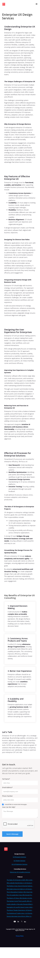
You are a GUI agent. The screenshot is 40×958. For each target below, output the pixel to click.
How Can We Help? (8, 807)
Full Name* (6, 779)
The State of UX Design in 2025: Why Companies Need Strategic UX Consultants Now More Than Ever (20, 880)
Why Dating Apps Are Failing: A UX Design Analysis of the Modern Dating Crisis (20, 889)
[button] (36, 4)
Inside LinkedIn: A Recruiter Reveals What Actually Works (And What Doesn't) (20, 904)
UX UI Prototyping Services (19, 864)
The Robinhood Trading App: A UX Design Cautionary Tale (20, 913)
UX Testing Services (19, 860)
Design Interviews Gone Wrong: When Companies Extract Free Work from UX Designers (20, 916)
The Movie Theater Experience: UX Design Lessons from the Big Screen (20, 910)
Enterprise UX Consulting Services (20, 872)
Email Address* (7, 787)
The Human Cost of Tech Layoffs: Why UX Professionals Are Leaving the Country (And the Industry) (20, 901)
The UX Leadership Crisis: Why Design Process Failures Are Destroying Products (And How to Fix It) (20, 895)
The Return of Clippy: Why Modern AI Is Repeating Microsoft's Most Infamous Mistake (20, 898)
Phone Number (7, 796)
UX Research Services (19, 857)
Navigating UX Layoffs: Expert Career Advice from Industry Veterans (20, 907)
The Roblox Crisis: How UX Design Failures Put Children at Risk (20, 886)
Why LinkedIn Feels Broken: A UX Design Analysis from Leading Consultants (20, 883)
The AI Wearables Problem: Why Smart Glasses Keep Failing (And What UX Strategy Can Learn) (20, 892)
